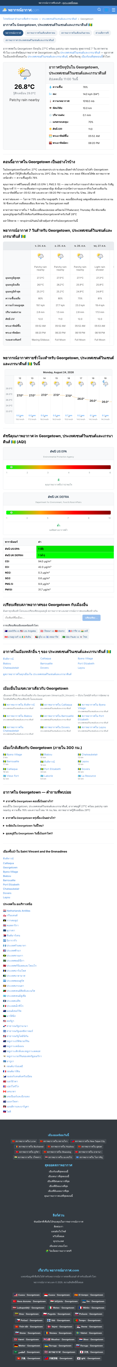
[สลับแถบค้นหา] (99, 9)
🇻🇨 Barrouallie (11, 762)
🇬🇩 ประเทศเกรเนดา (13, 985)
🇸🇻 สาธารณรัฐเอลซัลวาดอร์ (18, 1031)
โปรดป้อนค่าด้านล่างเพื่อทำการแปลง (20, 19)
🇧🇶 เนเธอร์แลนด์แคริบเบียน (17, 1076)
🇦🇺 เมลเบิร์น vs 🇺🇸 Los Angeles (20, 631)
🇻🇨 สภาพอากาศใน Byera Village (93, 708)
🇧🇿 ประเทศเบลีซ (11, 1000)
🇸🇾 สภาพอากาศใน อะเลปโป (58, 1157)
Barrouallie (46, 663)
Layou (81, 667)
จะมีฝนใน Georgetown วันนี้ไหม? (25, 825)
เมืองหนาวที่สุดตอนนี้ (58, 1176)
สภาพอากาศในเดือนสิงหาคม (41, 33)
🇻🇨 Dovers (84, 770)
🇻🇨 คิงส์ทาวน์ (47, 763)
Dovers (44, 667)
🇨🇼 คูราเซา (9, 930)
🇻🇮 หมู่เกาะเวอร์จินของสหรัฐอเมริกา (22, 1056)
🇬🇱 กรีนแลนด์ (10, 915)
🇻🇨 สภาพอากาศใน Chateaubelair (18, 730)
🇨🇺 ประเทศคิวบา (12, 950)
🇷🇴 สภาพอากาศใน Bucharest (29, 1146)
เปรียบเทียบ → (91, 618)
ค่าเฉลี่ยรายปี (102, 33)
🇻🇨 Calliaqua (10, 770)
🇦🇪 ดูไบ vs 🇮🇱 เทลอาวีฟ (46, 637)
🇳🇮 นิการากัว (10, 940)
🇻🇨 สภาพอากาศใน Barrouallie (57, 717)
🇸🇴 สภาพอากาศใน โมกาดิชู (89, 1157)
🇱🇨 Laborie (46, 777)
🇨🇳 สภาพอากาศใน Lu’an (24, 1141)
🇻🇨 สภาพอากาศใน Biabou (18, 717)
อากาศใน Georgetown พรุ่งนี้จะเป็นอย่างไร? (30, 817)
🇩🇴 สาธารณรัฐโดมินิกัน (15, 1036)
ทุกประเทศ (58, 1241)
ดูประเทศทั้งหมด (70, 3)
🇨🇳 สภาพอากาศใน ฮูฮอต (90, 1146)
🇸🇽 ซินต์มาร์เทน (11, 935)
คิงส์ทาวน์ (8, 658)
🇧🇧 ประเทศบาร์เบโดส (14, 970)
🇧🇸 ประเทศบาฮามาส (14, 975)
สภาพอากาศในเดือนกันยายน (75, 33)
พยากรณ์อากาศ (13, 33)
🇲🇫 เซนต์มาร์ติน (11, 1071)
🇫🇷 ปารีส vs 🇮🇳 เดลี (78, 631)
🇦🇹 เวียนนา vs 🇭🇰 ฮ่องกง (52, 631)
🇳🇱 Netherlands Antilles (16, 910)
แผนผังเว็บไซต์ (58, 1231)
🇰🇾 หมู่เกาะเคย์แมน (13, 1046)
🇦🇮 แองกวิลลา (10, 1101)
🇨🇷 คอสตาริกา (11, 925)
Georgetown (10, 867)
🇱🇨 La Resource (87, 777)
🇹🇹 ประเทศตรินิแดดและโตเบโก (20, 965)
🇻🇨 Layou (83, 762)
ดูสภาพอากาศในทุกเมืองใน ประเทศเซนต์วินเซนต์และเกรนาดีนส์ (37, 674)
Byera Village (85, 658)
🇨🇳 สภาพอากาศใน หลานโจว (53, 1141)
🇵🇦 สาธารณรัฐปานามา (15, 1025)
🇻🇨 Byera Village (12, 756)
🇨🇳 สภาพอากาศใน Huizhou (61, 1146)
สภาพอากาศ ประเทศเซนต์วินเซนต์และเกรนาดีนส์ (29, 40)
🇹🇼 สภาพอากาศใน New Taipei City (88, 1141)
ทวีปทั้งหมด (58, 1236)
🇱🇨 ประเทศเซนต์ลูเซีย (14, 995)
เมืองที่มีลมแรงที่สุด (58, 1186)
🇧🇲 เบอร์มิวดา (10, 1081)
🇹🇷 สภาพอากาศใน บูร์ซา (27, 1152)
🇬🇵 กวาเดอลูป (10, 920)
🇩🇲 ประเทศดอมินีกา (13, 960)
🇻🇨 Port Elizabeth (50, 770)
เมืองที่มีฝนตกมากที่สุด (58, 1181)
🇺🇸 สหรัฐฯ (8, 1020)
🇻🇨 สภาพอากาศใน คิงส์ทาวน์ (19, 706)
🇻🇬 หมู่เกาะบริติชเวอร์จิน (16, 1041)
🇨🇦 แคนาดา (9, 1091)
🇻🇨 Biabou (46, 756)
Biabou (7, 663)
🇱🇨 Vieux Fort (11, 777)
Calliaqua (45, 658)
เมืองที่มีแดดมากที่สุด (58, 1191)
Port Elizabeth (86, 663)
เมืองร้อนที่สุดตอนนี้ (92, 56)
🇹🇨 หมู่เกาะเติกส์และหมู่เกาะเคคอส (21, 1051)
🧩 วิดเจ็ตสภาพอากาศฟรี (58, 1251)
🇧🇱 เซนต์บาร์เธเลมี (13, 1066)
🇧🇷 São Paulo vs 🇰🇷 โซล (74, 637)
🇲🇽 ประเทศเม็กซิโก (13, 1005)
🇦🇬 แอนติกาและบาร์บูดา (16, 1106)
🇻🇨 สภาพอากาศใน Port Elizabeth (93, 719)
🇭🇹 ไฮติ (7, 1111)
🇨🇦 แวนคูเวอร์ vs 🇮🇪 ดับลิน (18, 637)
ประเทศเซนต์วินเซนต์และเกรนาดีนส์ (59, 19)
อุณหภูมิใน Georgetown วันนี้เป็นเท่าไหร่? (29, 833)
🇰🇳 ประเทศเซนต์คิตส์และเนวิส (19, 990)
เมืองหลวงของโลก (58, 1246)
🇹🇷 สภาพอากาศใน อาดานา (88, 1152)
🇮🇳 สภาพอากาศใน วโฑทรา (27, 1157)
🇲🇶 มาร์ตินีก (9, 1015)
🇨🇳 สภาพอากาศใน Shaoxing (57, 1152)
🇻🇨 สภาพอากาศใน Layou (93, 729)
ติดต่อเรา (58, 1226)
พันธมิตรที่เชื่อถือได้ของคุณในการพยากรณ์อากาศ (58, 1221)
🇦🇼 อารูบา (8, 1061)
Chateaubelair (11, 667)
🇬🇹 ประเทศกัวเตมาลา (14, 945)
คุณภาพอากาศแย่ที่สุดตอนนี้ (58, 1196)
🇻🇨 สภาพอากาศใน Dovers (55, 729)
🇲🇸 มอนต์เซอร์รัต (12, 1010)
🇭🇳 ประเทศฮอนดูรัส (13, 980)
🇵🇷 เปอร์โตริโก (11, 1086)
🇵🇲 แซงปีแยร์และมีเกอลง (16, 1096)
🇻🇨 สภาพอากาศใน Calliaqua (56, 706)
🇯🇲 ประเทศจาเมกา (13, 955)
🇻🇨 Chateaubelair (88, 756)
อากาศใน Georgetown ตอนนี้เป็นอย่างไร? (29, 801)
